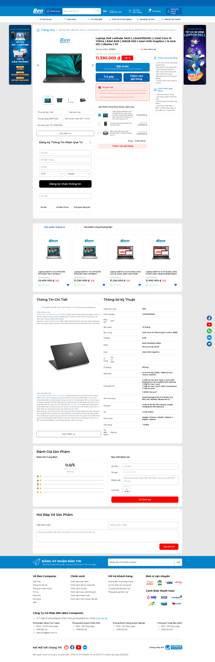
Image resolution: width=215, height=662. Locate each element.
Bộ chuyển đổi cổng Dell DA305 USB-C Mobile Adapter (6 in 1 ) (121, 133)
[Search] (98, 11)
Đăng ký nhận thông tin (65, 183)
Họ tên (114, 466)
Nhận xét (116, 480)
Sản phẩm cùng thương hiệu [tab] (98, 227)
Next (93, 65)
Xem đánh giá (150, 49)
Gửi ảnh (115, 490)
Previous (38, 65)
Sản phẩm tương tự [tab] (54, 227)
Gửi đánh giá (145, 499)
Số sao (114, 472)
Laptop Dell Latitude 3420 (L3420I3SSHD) (52, 314)
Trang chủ (48, 30)
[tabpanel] (107, 261)
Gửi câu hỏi (168, 546)
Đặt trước (122, 67)
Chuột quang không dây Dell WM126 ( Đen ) (120, 124)
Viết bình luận (44, 525)
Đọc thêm (64, 133)
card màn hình (75, 404)
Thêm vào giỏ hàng (122, 146)
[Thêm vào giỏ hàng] (68, 285)
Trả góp (108, 77)
